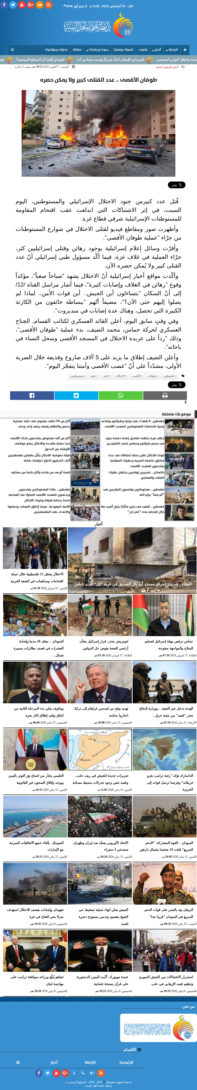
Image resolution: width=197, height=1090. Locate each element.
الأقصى (136, 376)
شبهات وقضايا (123, 49)
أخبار (158, 49)
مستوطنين (76, 376)
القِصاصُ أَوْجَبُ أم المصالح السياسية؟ (66, 59)
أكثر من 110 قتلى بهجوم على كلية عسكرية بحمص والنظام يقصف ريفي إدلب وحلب (41, 424)
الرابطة (173, 49)
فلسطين (169, 376)
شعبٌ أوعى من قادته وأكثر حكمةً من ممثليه (40, 472)
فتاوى (143, 49)
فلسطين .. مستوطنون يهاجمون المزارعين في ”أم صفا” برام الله (133, 492)
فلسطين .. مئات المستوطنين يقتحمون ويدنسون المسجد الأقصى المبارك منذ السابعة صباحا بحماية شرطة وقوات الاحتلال (39, 495)
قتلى (106, 376)
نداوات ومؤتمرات (56, 49)
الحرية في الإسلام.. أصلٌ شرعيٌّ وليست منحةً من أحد (136, 59)
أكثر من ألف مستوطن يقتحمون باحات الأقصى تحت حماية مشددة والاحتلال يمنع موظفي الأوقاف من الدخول (40, 444)
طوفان (152, 376)
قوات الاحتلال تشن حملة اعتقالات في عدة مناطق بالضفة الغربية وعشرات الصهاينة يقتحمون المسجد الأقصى (136, 461)
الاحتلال (120, 376)
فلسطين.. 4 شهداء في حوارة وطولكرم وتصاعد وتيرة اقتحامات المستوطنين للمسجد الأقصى (132, 424)
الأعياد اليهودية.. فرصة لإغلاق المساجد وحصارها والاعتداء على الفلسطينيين (39, 509)
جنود (93, 376)
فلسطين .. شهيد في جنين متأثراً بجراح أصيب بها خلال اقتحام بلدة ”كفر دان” (132, 509)
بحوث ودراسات (99, 49)
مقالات (77, 49)
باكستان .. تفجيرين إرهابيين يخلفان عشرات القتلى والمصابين (136, 475)
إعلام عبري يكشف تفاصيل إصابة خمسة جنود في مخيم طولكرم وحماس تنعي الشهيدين (134, 441)
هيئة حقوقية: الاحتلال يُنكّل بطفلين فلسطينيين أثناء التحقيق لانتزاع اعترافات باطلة (39, 458)
